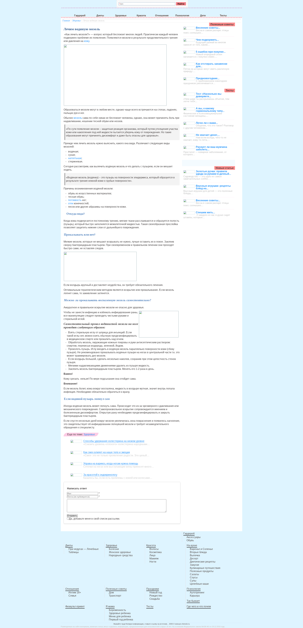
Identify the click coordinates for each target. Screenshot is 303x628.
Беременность (117, 610)
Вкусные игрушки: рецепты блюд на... (213, 187)
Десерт (194, 558)
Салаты (194, 574)
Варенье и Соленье (201, 549)
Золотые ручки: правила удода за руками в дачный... (213, 172)
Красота (141, 15)
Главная (66, 20)
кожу (86, 41)
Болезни (114, 549)
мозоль (78, 118)
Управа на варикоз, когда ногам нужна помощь (110, 463)
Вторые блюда (198, 552)
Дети (203, 15)
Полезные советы (116, 589)
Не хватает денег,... (208, 135)
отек (71, 203)
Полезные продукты (202, 571)
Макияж (154, 558)
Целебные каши (199, 583)
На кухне (192, 545)
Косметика (155, 552)
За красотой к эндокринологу (100, 474)
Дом (111, 592)
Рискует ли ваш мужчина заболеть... (211, 148)
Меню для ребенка (120, 616)
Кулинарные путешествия (205, 568)
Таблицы (73, 552)
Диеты (100, 15)
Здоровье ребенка (120, 613)
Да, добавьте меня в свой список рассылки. (94, 518)
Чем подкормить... (207, 39)
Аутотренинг (197, 592)
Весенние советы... (208, 27)
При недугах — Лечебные (83, 549)
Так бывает (193, 601)
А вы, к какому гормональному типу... (210, 109)
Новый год (155, 592)
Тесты (223, 15)
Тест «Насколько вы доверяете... (208, 95)
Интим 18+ (74, 592)
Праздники (152, 589)
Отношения (162, 15)
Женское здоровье (120, 552)
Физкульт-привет (75, 606)
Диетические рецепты (202, 561)
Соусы (194, 577)
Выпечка (195, 555)
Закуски (194, 564)
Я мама (110, 606)
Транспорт (115, 595)
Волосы (154, 549)
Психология (182, 15)
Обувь (190, 540)
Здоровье (120, 15)
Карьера (195, 595)
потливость (74, 200)
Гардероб (79, 15)
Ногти (152, 561)
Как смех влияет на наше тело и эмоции (106, 452)
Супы (193, 580)
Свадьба (154, 598)
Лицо (152, 555)
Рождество (155, 595)
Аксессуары (194, 537)
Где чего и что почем (199, 606)
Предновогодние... (207, 78)
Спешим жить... (205, 212)
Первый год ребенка (121, 619)
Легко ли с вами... (207, 123)
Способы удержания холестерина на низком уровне (113, 441)
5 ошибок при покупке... (211, 51)
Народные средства (121, 555)
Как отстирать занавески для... (211, 65)
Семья (72, 595)
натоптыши (74, 158)
